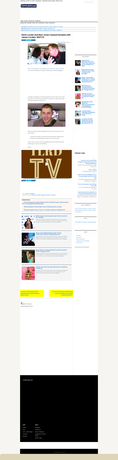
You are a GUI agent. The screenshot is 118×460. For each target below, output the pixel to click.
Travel (24, 427)
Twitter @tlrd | (78, 222)
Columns (25, 434)
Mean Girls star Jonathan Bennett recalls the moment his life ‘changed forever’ (88, 87)
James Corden (49, 68)
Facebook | (85, 222)
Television (53, 195)
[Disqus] (46, 319)
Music (27, 193)
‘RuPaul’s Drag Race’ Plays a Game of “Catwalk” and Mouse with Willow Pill (44, 210)
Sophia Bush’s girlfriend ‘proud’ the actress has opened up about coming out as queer (42, 26)
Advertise (78, 235)
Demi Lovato (31, 68)
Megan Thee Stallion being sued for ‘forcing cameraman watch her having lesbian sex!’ (41, 30)
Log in (63, 452)
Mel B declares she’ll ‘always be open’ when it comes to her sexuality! (38, 28)
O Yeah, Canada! (93, 169)
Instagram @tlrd (92, 222)
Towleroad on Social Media (82, 241)
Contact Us (79, 237)
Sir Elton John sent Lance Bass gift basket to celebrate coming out (88, 95)
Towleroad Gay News (59, 6)
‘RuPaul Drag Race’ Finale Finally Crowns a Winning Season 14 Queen (43, 206)
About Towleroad (80, 239)
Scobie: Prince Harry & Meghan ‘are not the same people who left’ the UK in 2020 (87, 176)
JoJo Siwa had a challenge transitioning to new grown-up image (88, 113)
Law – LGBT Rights (28, 431)
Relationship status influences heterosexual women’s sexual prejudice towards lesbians (88, 104)
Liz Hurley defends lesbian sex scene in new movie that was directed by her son (87, 121)
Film (24, 429)
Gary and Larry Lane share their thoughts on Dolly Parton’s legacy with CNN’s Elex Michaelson (87, 162)
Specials (25, 436)
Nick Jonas (39, 68)
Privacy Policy (79, 242)
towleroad (32, 193)
